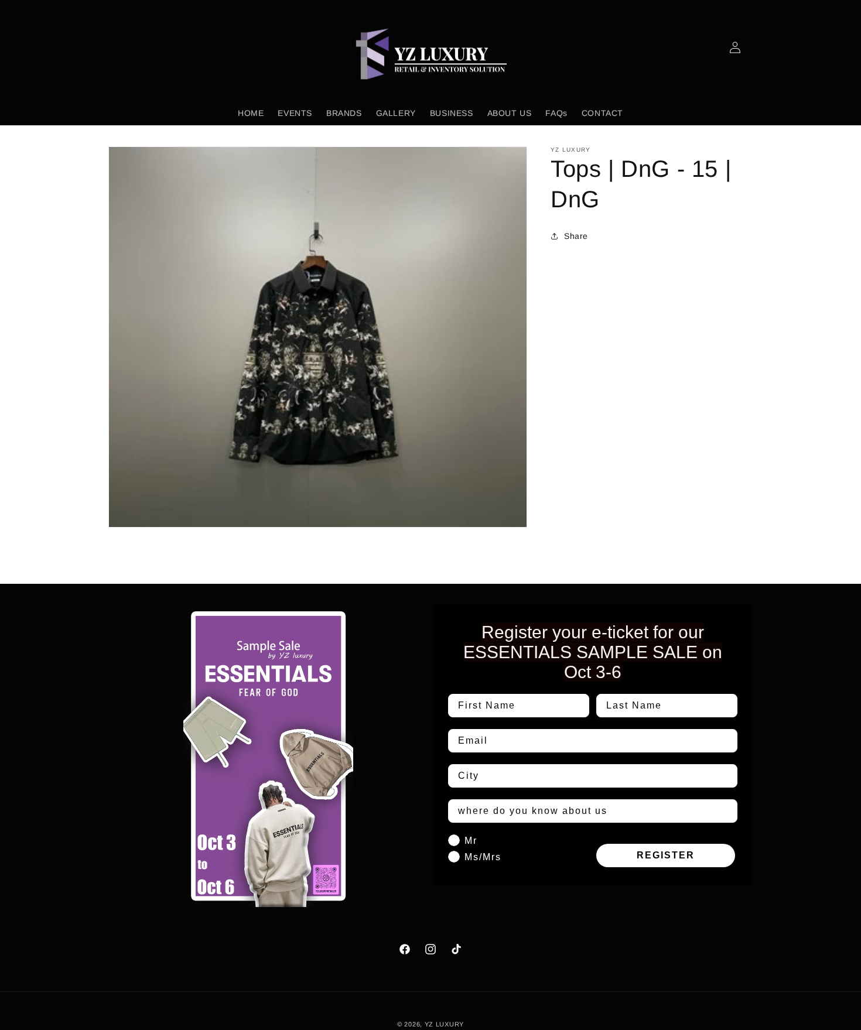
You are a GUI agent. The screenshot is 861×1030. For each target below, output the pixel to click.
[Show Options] (726, 776)
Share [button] (576, 236)
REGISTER (666, 855)
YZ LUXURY (444, 1024)
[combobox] (589, 776)
